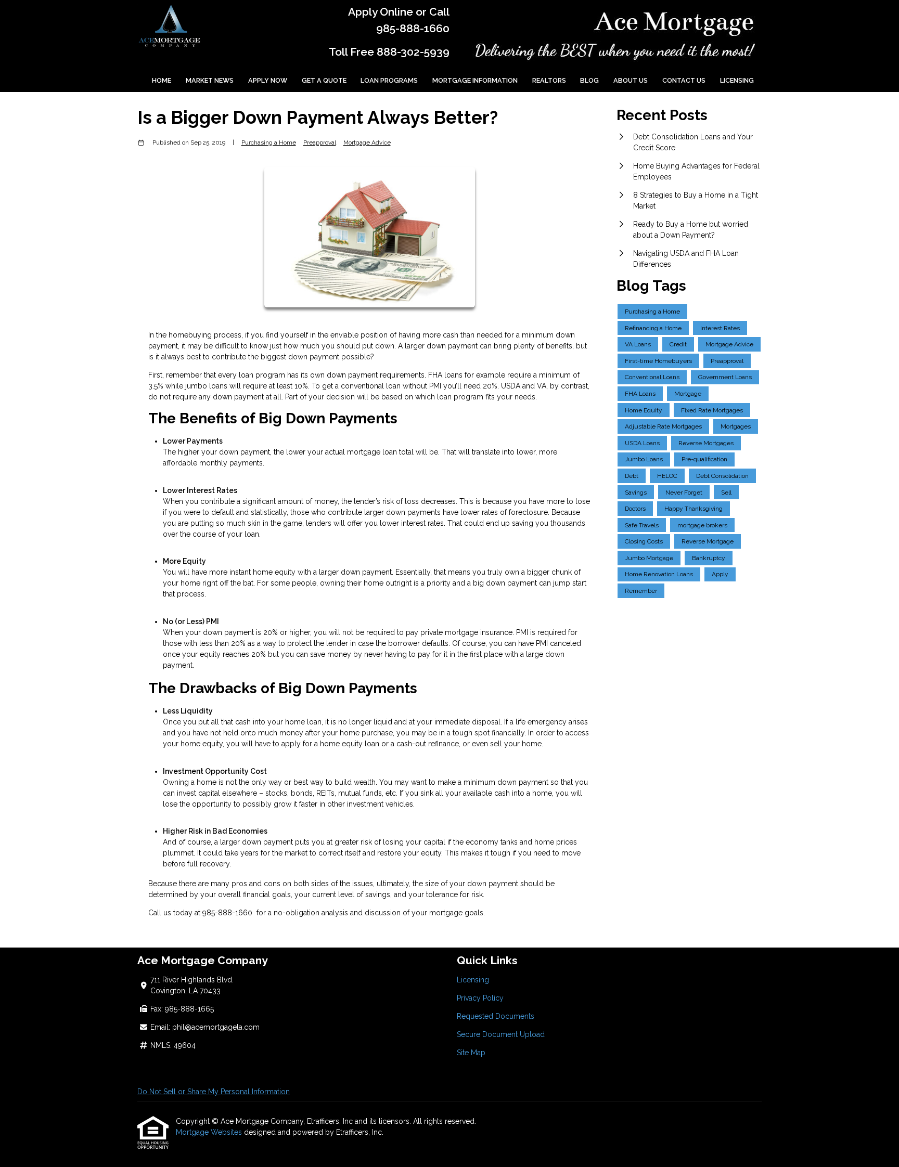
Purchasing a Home (268, 142)
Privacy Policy (480, 998)
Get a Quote (324, 80)
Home (161, 80)
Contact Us (683, 80)
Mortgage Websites (210, 1132)
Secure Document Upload (501, 1034)
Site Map (471, 1052)
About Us (630, 80)
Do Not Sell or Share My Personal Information (213, 1091)
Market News (210, 80)
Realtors (549, 80)
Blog (589, 80)
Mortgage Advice (367, 142)
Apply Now (267, 80)
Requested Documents (495, 1016)
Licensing (737, 80)
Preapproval (319, 142)
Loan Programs (389, 80)
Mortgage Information (475, 80)
